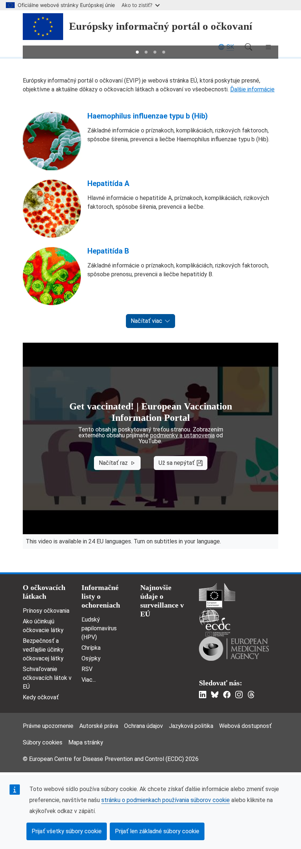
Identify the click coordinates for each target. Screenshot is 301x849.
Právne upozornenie (48, 725)
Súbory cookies (42, 742)
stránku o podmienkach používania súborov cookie (165, 800)
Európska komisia (217, 595)
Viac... (88, 679)
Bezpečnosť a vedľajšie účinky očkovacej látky (43, 649)
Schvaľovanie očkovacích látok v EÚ (47, 678)
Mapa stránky (85, 742)
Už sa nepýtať (177, 462)
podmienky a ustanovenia (182, 435)
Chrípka (91, 647)
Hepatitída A (108, 183)
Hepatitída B (108, 251)
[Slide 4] (163, 52)
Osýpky (91, 658)
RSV (87, 669)
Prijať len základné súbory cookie (157, 831)
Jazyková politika (191, 725)
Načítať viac (146, 320)
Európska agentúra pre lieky (234, 649)
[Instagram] (239, 694)
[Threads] (251, 694)
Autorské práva (98, 725)
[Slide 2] (146, 52)
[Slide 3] (154, 52)
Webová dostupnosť (245, 725)
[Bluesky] (214, 694)
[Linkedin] (202, 694)
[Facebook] (227, 694)
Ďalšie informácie (252, 89)
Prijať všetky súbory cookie (67, 831)
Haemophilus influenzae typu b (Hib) (147, 116)
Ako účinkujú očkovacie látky (43, 626)
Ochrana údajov (143, 725)
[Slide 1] (137, 52)
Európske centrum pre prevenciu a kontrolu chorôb (215, 622)
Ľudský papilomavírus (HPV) (99, 628)
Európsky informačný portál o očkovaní (160, 26)
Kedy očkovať (41, 697)
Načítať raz (113, 462)
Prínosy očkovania (46, 610)
